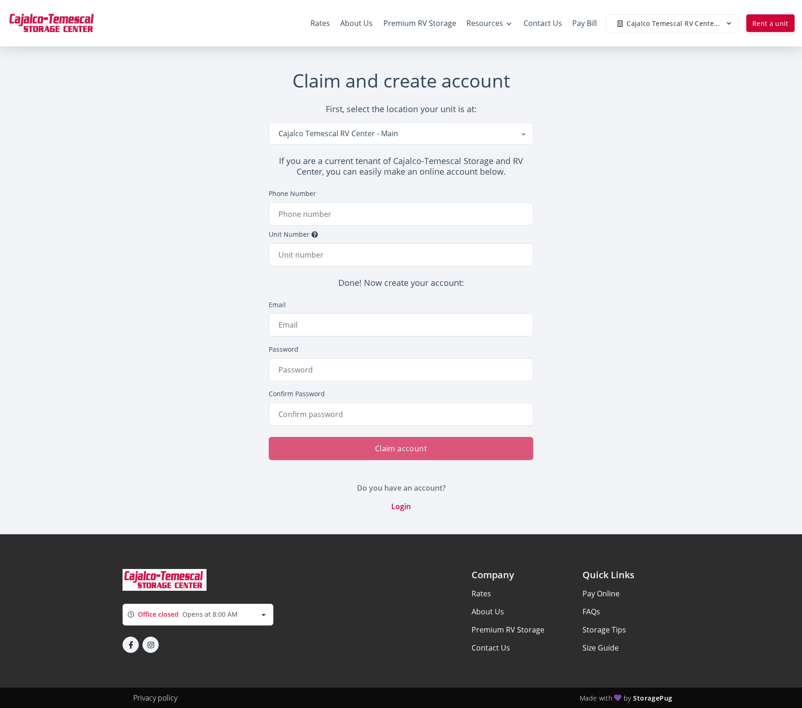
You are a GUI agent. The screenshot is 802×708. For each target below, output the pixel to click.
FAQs (591, 612)
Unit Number (289, 234)
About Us (488, 612)
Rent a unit (770, 23)
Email (277, 304)
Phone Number (292, 193)
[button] (131, 645)
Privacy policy (155, 698)
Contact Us (491, 648)
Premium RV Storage (508, 630)
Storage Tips (604, 630)
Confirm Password (297, 393)
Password (283, 349)
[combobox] (401, 133)
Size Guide (600, 648)
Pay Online (601, 593)
